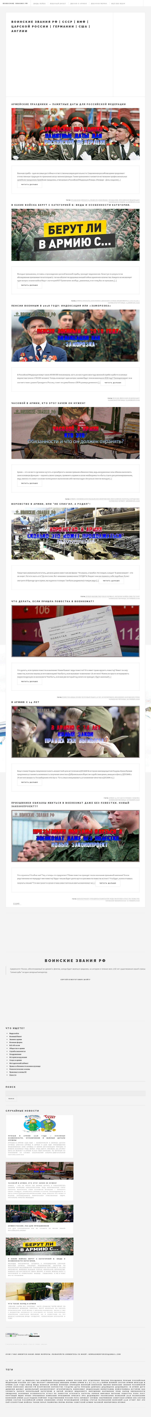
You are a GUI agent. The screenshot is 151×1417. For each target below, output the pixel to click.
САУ (29, 1382)
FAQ (37, 1380)
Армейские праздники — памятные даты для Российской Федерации (68, 104)
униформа (52, 1402)
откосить (86, 300)
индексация (134, 398)
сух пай (136, 596)
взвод (29, 1385)
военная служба (109, 300)
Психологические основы (19, 1069)
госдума (136, 798)
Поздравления (15, 1054)
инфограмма (107, 1389)
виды (73, 697)
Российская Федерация (129, 200)
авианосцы (53, 1382)
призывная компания (99, 898)
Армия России (74, 1380)
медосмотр (122, 300)
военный (124, 398)
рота (76, 1398)
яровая (128, 798)
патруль (125, 499)
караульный (89, 499)
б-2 (132, 300)
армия (79, 300)
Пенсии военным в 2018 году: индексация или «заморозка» (61, 305)
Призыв (127, 1380)
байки (126, 596)
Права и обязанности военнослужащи (24, 1066)
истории (119, 596)
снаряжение (105, 1398)
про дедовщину (91, 1395)
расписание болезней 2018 (116, 1395)
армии (73, 1382)
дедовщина (108, 1387)
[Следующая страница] (20, 904)
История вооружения (18, 1057)
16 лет (98, 697)
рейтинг (43, 1398)
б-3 (135, 300)
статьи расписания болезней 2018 (109, 1400)
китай (60, 1391)
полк (136, 1393)
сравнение (50, 1400)
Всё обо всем (118, 3)
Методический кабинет (18, 1063)
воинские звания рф (24, 1387)
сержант (111, 596)
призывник (64, 1395)
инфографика (122, 1389)
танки (36, 1402)
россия (69, 1398)
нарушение (135, 499)
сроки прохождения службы (73, 1400)
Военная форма (99, 3)
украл (104, 596)
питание (115, 1393)
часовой (80, 499)
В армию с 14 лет (25, 702)
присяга (76, 1395)
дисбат (20, 1389)
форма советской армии (79, 1402)
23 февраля (93, 200)
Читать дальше (29, 184)
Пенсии (116, 398)
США (33, 1382)
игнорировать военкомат (113, 697)
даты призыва (82, 1387)
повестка (66, 697)
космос (69, 1391)
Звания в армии (78, 3)
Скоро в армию (15, 1060)
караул (118, 499)
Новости (12, 1075)
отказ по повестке (131, 898)
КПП (97, 499)
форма (62, 1402)
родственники (116, 898)
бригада (138, 1382)
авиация (64, 1382)
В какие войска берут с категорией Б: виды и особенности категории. (71, 205)
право (78, 697)
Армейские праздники (108, 200)
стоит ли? (135, 1400)
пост (113, 499)
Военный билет (58, 3)
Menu (147, 3)
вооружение (104, 499)
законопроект (83, 898)
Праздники (76, 200)
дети (123, 798)
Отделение (94, 1380)
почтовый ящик (89, 697)
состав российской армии (28, 1400)
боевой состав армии (121, 1382)
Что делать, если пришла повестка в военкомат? (52, 601)
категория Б (96, 300)
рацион (34, 1398)
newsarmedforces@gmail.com (105, 1354)
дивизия (10, 1389)
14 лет (117, 798)
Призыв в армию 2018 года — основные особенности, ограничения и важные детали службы (36, 1138)
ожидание (11, 1393)
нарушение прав (132, 697)
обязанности (138, 1391)
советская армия (122, 1398)
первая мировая (101, 1393)
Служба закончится (17, 1051)
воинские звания (101, 1385)
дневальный (32, 1389)
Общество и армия (17, 1048)
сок (130, 596)
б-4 (138, 300)
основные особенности (31, 1393)
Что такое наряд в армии (22, 1304)
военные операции (69, 1385)
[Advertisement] (129, 56)
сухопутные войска (21, 1402)
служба (94, 1398)
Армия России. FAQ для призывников (28, 1226)
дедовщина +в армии (127, 1387)
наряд (125, 1391)
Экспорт (41, 1382)
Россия (84, 200)
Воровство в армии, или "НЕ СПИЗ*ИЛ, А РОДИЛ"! (51, 504)
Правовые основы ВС (18, 1072)
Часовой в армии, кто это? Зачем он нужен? (48, 403)
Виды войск (40, 3)
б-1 (129, 300)
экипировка (110, 1402)
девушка (96, 1387)
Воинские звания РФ (15, 3)
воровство (96, 596)
